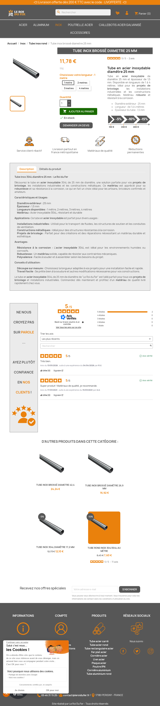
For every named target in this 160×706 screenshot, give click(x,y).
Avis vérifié (147, 356)
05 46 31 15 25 (49, 695)
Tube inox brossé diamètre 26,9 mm (104, 487)
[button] (6, 693)
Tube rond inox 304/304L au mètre (104, 549)
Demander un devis (76, 125)
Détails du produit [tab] (50, 169)
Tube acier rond (99, 645)
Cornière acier (98, 655)
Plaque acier (99, 663)
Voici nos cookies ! (16, 677)
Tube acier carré (98, 641)
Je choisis (19, 690)
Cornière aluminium (99, 670)
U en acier (99, 659)
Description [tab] (27, 169)
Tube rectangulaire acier (99, 648)
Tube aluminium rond (99, 674)
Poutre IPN (99, 666)
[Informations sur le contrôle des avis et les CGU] (83, 322)
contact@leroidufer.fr (76, 695)
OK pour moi (52, 690)
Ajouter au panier (78, 111)
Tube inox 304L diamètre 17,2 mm (55, 547)
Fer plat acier (99, 652)
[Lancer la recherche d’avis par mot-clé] (151, 346)
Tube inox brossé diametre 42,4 (55, 484)
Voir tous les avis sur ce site (68, 327)
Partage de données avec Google (23, 675)
